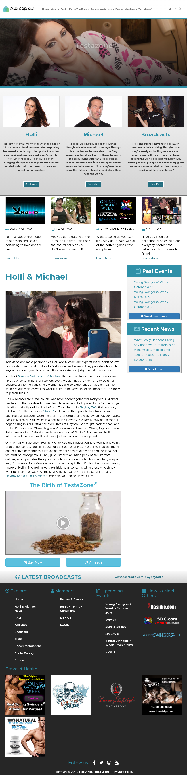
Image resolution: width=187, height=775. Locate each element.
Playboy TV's (88, 407)
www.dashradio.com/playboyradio (139, 577)
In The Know (81, 9)
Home (45, 9)
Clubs (18, 639)
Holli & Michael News (25, 608)
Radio (64, 9)
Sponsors (21, 632)
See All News (155, 369)
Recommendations (28, 646)
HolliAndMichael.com (94, 772)
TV (70, 9)
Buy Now (34, 562)
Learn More (13, 258)
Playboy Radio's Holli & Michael (39, 376)
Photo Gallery (24, 653)
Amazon (95, 562)
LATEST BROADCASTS (50, 577)
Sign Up (65, 618)
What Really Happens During (154, 340)
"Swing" (48, 411)
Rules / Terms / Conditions (71, 608)
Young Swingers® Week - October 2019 (118, 608)
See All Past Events (155, 316)
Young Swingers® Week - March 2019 (119, 643)
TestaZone (145, 9)
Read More (31, 184)
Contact (20, 660)
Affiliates (21, 624)
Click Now (94, 62)
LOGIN (64, 624)
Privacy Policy (124, 772)
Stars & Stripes (115, 627)
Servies (110, 619)
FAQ (18, 618)
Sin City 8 (112, 634)
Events (119, 9)
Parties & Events (71, 599)
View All (111, 652)
